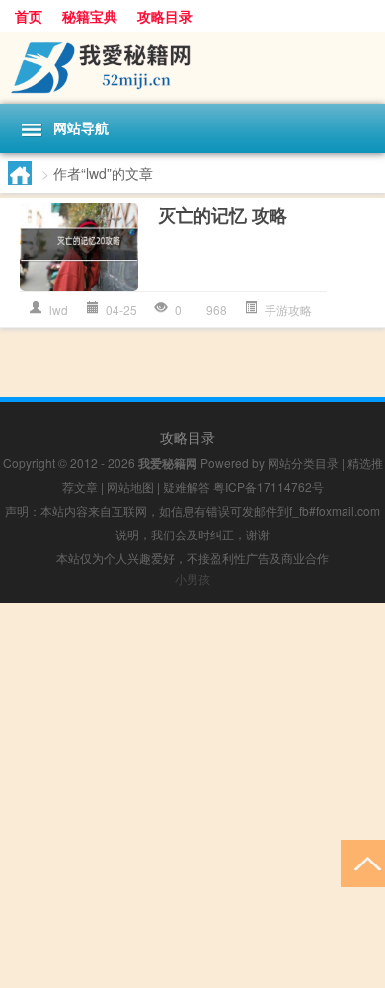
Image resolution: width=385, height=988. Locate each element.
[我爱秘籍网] (192, 68)
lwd (58, 309)
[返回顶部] (363, 862)
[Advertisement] (192, 795)
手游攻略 (288, 309)
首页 (28, 16)
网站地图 (130, 486)
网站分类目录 (303, 462)
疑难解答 (186, 486)
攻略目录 (164, 16)
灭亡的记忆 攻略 (222, 215)
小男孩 (192, 578)
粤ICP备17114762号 (268, 486)
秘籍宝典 (89, 16)
